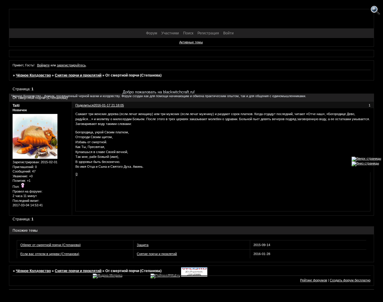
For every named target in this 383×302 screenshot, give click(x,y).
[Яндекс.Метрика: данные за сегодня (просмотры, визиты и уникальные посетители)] (107, 276)
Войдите (43, 65)
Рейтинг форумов (313, 280)
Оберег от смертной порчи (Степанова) (50, 245)
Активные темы (191, 42)
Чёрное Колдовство (33, 75)
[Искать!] (375, 10)
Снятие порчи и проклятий (78, 75)
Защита (142, 245)
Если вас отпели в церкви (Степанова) (49, 254)
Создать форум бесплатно (350, 280)
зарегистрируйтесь (71, 65)
